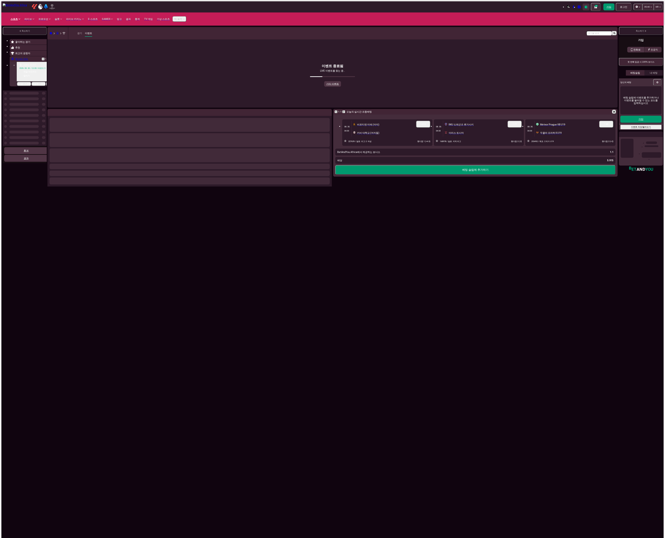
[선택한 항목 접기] (39, 108)
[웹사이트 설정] (637, 7)
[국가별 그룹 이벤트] (44, 108)
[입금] (586, 6)
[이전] (43, 59)
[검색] (614, 33)
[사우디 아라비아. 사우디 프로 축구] (64, 33)
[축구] (57, 33)
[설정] (657, 82)
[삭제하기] (614, 112)
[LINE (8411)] (51, 33)
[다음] (343, 111)
